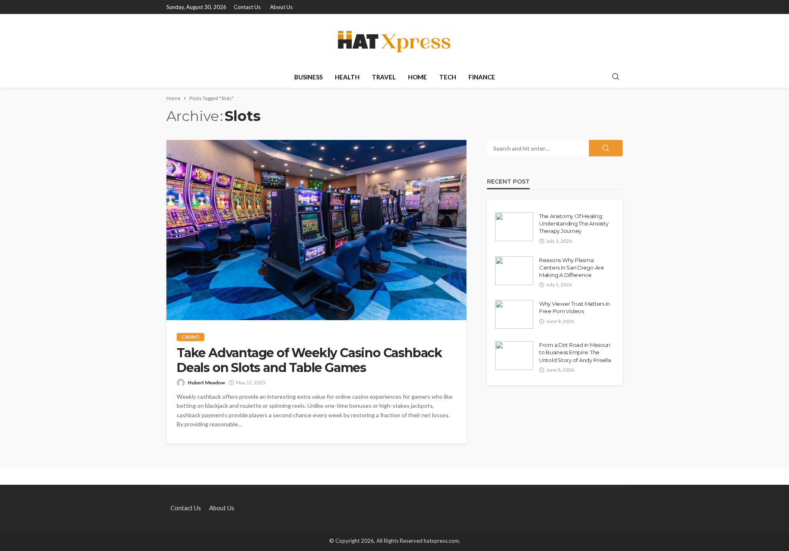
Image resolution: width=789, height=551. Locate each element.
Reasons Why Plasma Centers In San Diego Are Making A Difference (571, 267)
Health (347, 77)
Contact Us (247, 7)
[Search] (616, 77)
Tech (447, 77)
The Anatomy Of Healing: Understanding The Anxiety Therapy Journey (574, 223)
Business (308, 77)
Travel (384, 77)
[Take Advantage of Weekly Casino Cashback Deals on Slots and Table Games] (316, 230)
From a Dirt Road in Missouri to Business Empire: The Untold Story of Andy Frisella (575, 352)
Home (417, 77)
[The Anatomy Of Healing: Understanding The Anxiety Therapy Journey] (514, 226)
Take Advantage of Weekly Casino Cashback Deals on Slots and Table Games (309, 360)
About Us (281, 7)
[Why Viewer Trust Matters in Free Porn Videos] (514, 314)
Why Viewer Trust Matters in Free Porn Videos (574, 307)
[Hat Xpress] (394, 40)
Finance (481, 77)
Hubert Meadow (206, 382)
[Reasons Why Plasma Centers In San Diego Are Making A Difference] (514, 270)
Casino (190, 336)
